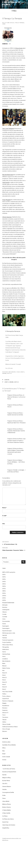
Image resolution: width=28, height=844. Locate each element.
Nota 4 (4, 689)
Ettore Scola (18, 48)
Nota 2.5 (4, 682)
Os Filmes (5, 816)
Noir (3, 670)
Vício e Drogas (6, 729)
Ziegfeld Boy (5, 828)
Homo (4, 656)
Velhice (4, 722)
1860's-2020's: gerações (8, 572)
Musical (4, 665)
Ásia (3, 751)
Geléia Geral (5, 649)
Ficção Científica (6, 642)
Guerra (4, 651)
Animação (5, 605)
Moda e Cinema (6, 807)
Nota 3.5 (4, 687)
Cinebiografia (5, 609)
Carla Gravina (5, 182)
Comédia (4, 616)
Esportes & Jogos (7, 630)
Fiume (4, 798)
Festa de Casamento (7, 640)
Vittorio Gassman (7, 217)
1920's (4, 577)
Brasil (3, 753)
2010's (4, 598)
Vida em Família (6, 724)
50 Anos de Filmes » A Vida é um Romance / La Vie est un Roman (16, 396)
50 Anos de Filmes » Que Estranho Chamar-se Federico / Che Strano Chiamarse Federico (16, 440)
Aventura (4, 607)
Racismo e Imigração (7, 701)
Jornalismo (5, 658)
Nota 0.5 (4, 672)
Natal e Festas (6, 668)
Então (4, 795)
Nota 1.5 (4, 677)
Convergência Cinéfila (8, 792)
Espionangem (5, 628)
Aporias (4, 774)
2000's (4, 595)
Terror (4, 715)
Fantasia (4, 637)
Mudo (3, 663)
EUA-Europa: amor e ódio (8, 633)
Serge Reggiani (6, 199)
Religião (4, 703)
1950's (4, 584)
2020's (4, 600)
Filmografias (5, 647)
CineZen (4, 789)
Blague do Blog (6, 777)
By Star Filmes (6, 780)
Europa (13, 372)
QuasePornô (5, 698)
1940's (4, 581)
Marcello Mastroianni (7, 174)
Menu (14, 10)
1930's (4, 579)
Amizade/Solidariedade (8, 602)
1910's (4, 574)
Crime (3, 619)
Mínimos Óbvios (6, 804)
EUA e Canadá (6, 756)
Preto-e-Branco (6, 696)
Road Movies (5, 705)
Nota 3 (9, 373)
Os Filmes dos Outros (8, 819)
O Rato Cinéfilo (6, 813)
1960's (4, 586)
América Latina (6, 742)
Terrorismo (5, 717)
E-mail (4, 515)
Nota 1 (4, 675)
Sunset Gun (5, 822)
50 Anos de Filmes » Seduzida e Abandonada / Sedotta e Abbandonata (16, 430)
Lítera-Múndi (5, 801)
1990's (4, 593)
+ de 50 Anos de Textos (8, 768)
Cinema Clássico (6, 786)
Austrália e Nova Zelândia (9, 745)
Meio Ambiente (6, 661)
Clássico (4, 612)
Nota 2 (4, 679)
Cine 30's (4, 783)
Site (3, 523)
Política (4, 694)
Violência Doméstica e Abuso (10, 726)
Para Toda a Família (7, 691)
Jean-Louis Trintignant (8, 128)
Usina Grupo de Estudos (8, 825)
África (3, 748)
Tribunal (4, 719)
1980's (22, 372)
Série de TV (5, 712)
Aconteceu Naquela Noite (9, 771)
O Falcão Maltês (6, 810)
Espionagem (5, 626)
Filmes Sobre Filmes (7, 644)
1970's (4, 588)
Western (4, 731)
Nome (4, 507)
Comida (4, 614)
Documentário (6, 621)
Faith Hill (4, 635)
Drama (4, 373)
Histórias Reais (6, 654)
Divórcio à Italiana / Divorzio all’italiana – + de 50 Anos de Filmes (16, 461)
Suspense (5, 710)
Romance (4, 708)
